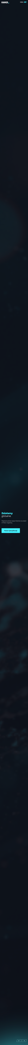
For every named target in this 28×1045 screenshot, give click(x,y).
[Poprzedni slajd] (19, 1041)
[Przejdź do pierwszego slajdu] (24, 1041)
